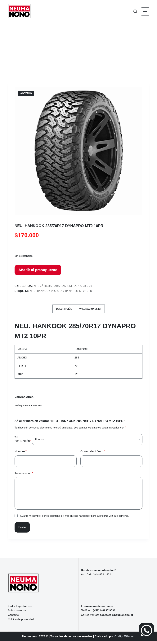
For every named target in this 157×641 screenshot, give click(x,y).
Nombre (21, 451)
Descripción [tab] (64, 309)
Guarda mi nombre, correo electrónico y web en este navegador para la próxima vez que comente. (74, 515)
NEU (22, 326)
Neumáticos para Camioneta (55, 286)
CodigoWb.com (124, 636)
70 (90, 286)
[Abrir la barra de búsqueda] (135, 11)
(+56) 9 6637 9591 (104, 610)
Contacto (13, 614)
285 (85, 286)
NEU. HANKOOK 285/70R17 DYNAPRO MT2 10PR (61, 291)
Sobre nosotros (17, 610)
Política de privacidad (21, 619)
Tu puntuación (23, 439)
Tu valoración (24, 473)
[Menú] (145, 11)
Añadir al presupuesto (37, 270)
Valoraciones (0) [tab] (90, 309)
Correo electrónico (92, 451)
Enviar (22, 527)
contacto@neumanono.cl (116, 614)
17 (79, 286)
